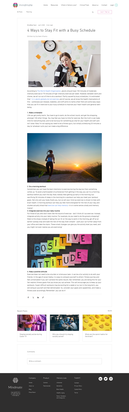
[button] (54, 5)
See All (110, 311)
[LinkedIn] (100, 379)
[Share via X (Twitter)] (33, 297)
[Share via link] (43, 297)
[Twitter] (106, 379)
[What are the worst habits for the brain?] (97, 323)
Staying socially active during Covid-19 (31, 335)
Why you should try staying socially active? (62, 335)
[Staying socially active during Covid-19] (31, 323)
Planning (29, 12)
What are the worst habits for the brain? (96, 335)
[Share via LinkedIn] (38, 297)
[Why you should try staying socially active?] (64, 323)
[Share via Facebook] (28, 297)
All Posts (19, 12)
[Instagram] (111, 379)
